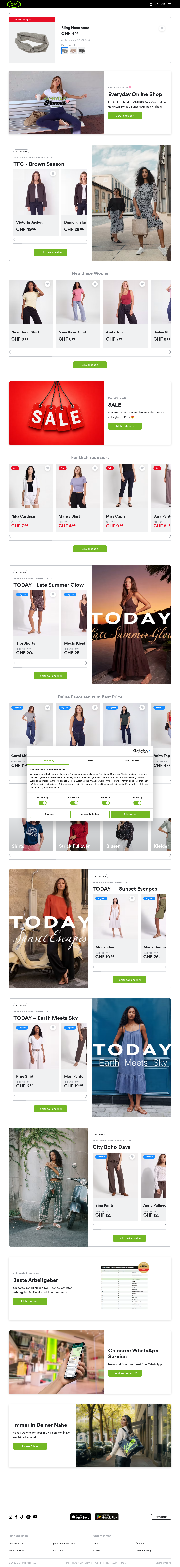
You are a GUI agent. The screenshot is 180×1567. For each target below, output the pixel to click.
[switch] (74, 803)
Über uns (140, 1543)
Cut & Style (57, 1550)
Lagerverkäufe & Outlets (63, 1543)
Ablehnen (49, 814)
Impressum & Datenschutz (79, 1563)
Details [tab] (90, 760)
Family (123, 1562)
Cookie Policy (102, 1563)
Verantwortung (143, 1550)
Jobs (95, 1543)
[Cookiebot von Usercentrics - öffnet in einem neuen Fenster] (138, 751)
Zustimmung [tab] (48, 760)
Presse (96, 1550)
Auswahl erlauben (90, 814)
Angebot (22, 594)
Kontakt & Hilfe (16, 1550)
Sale (15, 468)
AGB (114, 1563)
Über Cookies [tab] (132, 760)
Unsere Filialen (16, 1543)
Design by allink (163, 1562)
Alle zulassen (130, 814)
